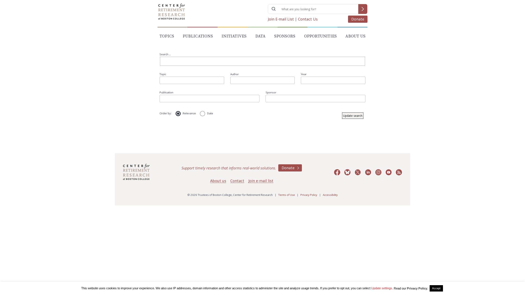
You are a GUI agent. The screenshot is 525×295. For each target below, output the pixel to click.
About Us (355, 36)
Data (260, 36)
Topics (167, 36)
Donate (357, 19)
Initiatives (234, 36)
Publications (198, 36)
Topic (163, 74)
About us (218, 180)
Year (304, 74)
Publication (166, 92)
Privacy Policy (308, 195)
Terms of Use (286, 195)
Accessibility (330, 195)
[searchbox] (162, 80)
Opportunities (320, 36)
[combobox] (192, 80)
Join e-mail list (260, 180)
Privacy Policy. (417, 288)
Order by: (165, 113)
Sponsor (271, 92)
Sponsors (285, 36)
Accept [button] (436, 288)
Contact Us (308, 19)
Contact (237, 180)
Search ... (165, 54)
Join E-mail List (281, 19)
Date (210, 113)
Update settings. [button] (382, 288)
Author (234, 74)
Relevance (189, 113)
